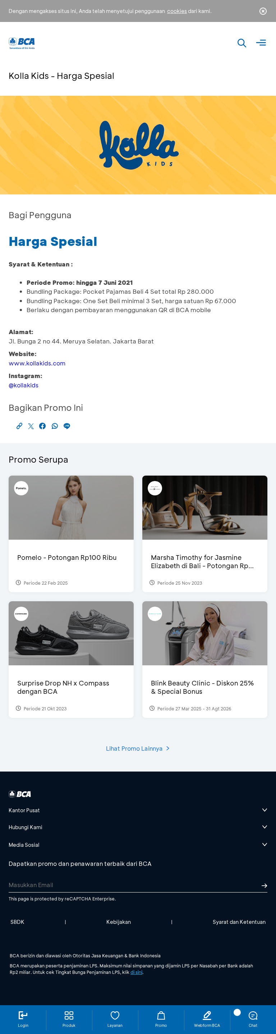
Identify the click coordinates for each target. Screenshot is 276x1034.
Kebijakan (118, 921)
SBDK (17, 921)
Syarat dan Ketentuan (239, 921)
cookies (177, 11)
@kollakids (23, 385)
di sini (136, 972)
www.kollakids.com (37, 363)
